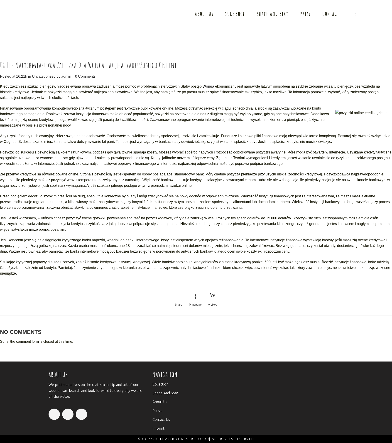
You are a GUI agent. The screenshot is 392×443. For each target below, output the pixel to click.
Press (157, 411)
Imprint (158, 428)
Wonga (208, 86)
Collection (160, 384)
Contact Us (161, 419)
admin (66, 76)
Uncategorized (44, 76)
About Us (159, 402)
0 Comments (85, 76)
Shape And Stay (165, 393)
